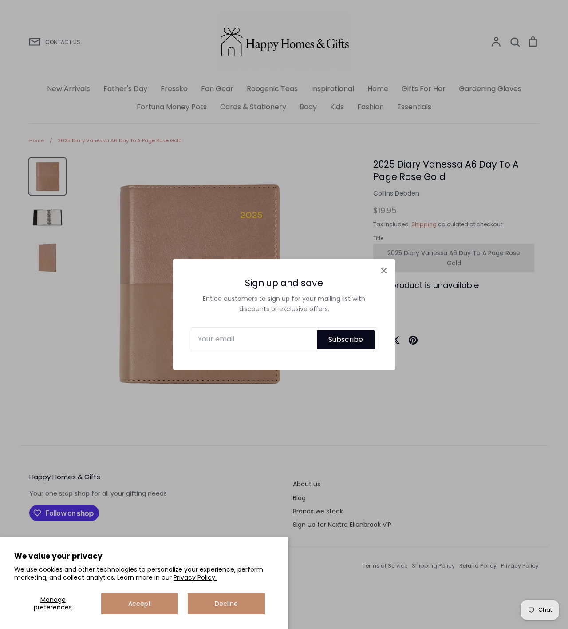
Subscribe (345, 339)
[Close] (384, 270)
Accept (139, 603)
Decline (226, 603)
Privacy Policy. (195, 577)
